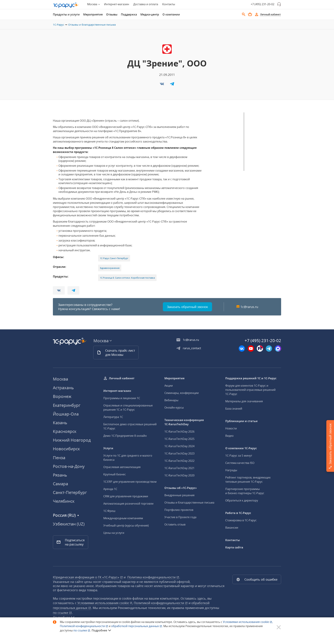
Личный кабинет (121, 378)
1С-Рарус (58, 24)
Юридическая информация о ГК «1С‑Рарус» (86, 577)
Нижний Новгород (72, 440)
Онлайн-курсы (174, 407)
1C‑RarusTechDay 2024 (179, 446)
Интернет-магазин (116, 4)
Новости (231, 428)
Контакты (168, 4)
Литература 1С (113, 417)
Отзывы (111, 14)
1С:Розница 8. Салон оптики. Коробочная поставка (127, 277)
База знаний (233, 408)
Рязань (60, 475)
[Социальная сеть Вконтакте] (242, 348)
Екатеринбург (66, 405)
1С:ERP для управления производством (130, 482)
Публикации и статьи (241, 421)
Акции (168, 385)
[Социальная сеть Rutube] (260, 348)
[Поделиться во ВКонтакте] (162, 85)
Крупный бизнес (114, 474)
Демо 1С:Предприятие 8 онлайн (125, 436)
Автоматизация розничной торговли (128, 503)
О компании (171, 14)
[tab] (66, 14)
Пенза (59, 457)
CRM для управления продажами (125, 496)
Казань (60, 422)
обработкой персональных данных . (137, 626)
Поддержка (129, 14)
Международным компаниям (123, 518)
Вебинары (171, 400)
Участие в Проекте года (180, 517)
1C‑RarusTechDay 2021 (179, 468)
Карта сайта (234, 547)
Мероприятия (93, 14)
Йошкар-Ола (66, 414)
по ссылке (61, 613)
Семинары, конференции (181, 393)
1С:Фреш (109, 511)
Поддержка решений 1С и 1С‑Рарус (250, 378)
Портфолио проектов (178, 510)
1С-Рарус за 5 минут (238, 455)
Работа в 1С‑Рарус (238, 513)
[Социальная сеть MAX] (278, 348)
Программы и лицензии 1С (121, 398)
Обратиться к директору (241, 500)
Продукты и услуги (66, 14)
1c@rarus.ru (249, 307)
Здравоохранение (110, 268)
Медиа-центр (149, 14)
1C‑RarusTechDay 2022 (179, 461)
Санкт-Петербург (70, 492)
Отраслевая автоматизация (122, 467)
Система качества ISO (239, 463)
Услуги (108, 448)
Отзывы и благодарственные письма (92, 24)
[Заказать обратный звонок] (279, 4)
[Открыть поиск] (244, 14)
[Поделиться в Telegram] (172, 85)
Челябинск (63, 501)
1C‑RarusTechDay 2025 (179, 439)
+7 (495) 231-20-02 (262, 4)
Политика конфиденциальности (151, 577)
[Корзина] (250, 14)
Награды (231, 470)
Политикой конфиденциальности (83, 626)
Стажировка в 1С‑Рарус (241, 520)
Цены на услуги (113, 533)
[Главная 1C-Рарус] (66, 5)
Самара (60, 483)
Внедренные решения (179, 495)
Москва (60, 379)
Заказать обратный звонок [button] (187, 307)
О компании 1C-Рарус (241, 448)
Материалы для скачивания (244, 401)
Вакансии (231, 527)
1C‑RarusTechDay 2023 (179, 453)
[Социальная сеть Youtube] (251, 348)
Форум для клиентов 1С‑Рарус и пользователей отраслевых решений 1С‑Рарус (250, 390)
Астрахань (63, 387)
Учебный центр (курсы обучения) (126, 525)
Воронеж (62, 396)
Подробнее (99, 630)
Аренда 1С (110, 489)
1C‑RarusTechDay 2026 (179, 431)
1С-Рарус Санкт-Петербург (114, 258)
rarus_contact (192, 348)
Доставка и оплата (145, 4)
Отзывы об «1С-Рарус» (180, 488)
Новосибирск (66, 449)
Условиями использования (248, 622)
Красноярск (64, 431)
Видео (229, 436)
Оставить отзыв (174, 524)
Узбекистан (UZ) (69, 524)
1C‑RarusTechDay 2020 (179, 475)
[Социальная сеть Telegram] (269, 348)
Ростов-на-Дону (69, 466)
